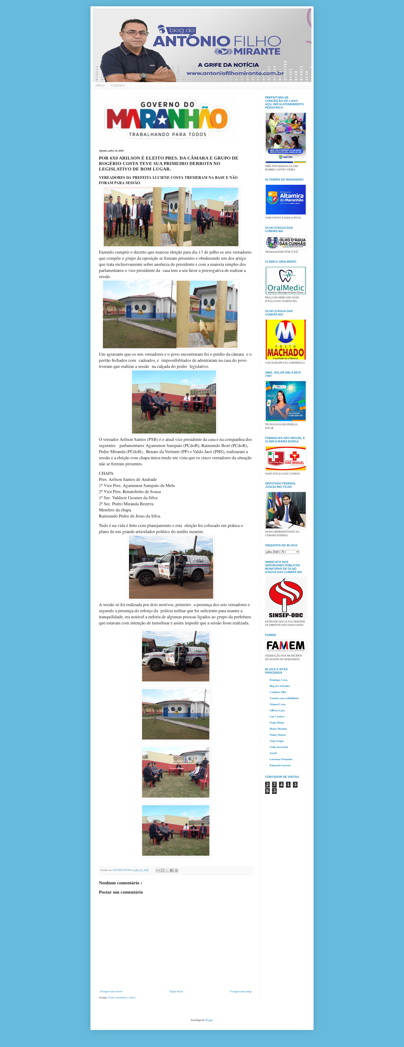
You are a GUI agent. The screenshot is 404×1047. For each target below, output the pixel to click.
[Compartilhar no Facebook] (172, 870)
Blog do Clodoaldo (280, 686)
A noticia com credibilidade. (284, 698)
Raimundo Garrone (280, 765)
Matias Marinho (278, 728)
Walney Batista (278, 734)
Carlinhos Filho (278, 692)
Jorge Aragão (277, 741)
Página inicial (176, 991)
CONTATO (118, 85)
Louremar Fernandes (281, 759)
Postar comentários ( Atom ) (122, 997)
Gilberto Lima (277, 710)
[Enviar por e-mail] (158, 870)
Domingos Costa (278, 679)
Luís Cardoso (277, 716)
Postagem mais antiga (240, 991)
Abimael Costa (278, 704)
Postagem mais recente (111, 991)
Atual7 (273, 753)
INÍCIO (100, 85)
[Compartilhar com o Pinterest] (176, 870)
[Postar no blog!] (162, 870)
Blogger (209, 1020)
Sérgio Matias (277, 722)
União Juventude (279, 747)
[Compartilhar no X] (167, 870)
